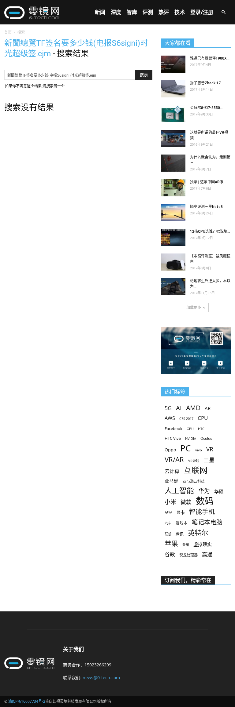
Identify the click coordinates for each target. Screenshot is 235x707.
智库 (132, 12)
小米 (170, 502)
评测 (148, 12)
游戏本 (182, 523)
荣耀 (185, 545)
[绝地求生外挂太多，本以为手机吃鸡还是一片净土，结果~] (173, 286)
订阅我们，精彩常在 (188, 580)
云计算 (172, 471)
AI (179, 408)
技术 (179, 12)
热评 (164, 12)
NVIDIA (190, 438)
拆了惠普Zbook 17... (206, 83)
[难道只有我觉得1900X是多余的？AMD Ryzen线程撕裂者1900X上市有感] (173, 64)
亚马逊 (171, 481)
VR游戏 (193, 460)
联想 (168, 534)
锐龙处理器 (188, 555)
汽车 (168, 523)
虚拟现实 (202, 544)
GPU (190, 428)
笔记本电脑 (207, 522)
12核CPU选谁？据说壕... (210, 231)
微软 (186, 502)
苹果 (171, 543)
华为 (204, 491)
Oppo (170, 450)
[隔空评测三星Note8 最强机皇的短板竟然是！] (173, 212)
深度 (116, 12)
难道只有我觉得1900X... (209, 58)
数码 (205, 501)
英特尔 (198, 533)
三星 (208, 460)
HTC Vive (173, 438)
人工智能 (179, 490)
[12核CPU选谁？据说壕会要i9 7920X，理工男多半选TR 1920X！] (173, 237)
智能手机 (202, 511)
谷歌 (170, 554)
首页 (8, 32)
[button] (223, 12)
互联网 (195, 470)
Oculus (206, 438)
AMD (193, 407)
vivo (198, 450)
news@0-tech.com (101, 677)
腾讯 (180, 534)
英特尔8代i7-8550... (206, 108)
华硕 (218, 491)
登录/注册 (201, 12)
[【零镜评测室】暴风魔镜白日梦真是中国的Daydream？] (173, 262)
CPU (203, 418)
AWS (170, 418)
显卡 (180, 512)
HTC (201, 428)
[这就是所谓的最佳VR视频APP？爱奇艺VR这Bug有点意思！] (173, 138)
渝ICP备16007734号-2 (26, 701)
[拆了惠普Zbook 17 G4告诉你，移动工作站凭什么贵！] (173, 88)
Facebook (173, 428)
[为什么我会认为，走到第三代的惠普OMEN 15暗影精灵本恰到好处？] (173, 163)
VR (209, 449)
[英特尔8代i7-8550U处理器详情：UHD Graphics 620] (173, 113)
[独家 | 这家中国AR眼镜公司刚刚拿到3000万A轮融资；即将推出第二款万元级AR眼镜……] (173, 187)
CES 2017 (186, 419)
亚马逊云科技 (194, 481)
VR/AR (174, 459)
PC (185, 448)
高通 (207, 554)
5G (168, 408)
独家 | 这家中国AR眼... (208, 182)
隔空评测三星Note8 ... (208, 207)
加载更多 (193, 307)
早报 (168, 512)
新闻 (100, 12)
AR (208, 408)
